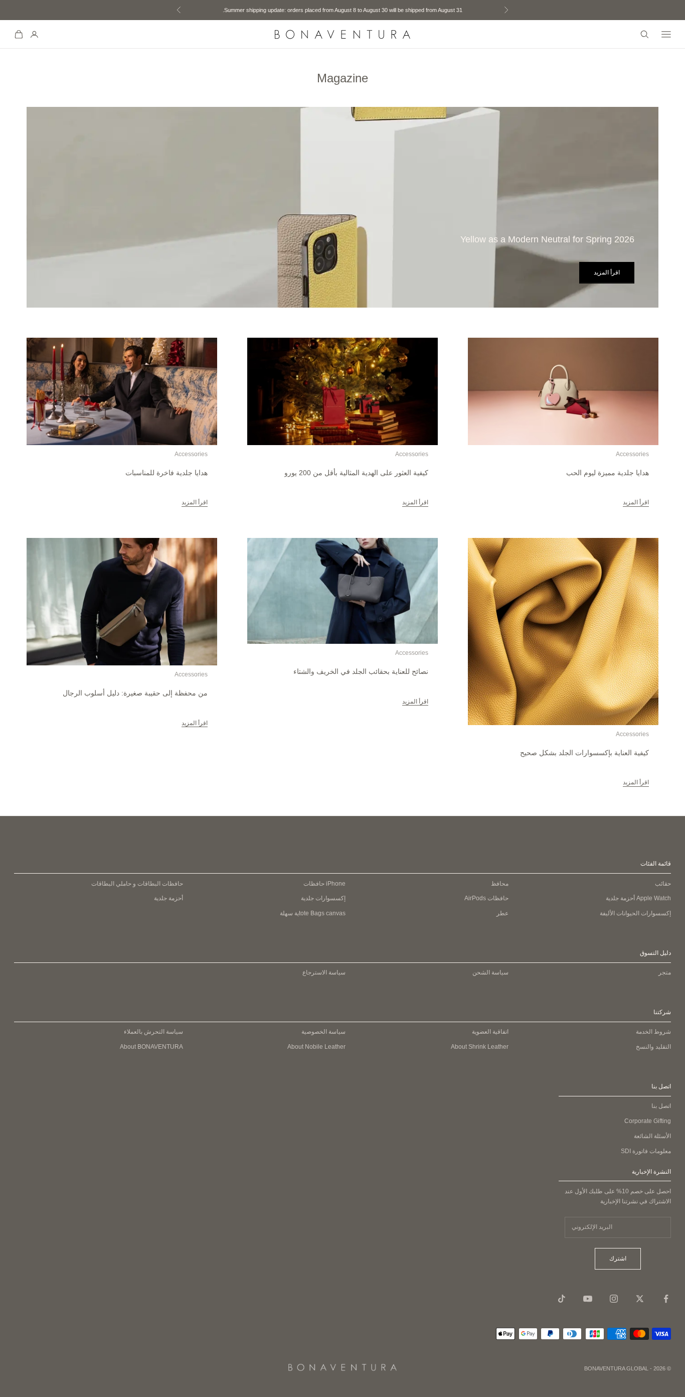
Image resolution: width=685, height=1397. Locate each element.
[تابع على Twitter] (640, 1299)
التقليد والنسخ (653, 1046)
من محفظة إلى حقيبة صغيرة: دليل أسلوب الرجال (135, 693)
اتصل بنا (661, 1105)
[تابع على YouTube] (588, 1299)
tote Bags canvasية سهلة (313, 913)
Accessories (632, 454)
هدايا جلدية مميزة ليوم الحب (607, 473)
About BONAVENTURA (151, 1046)
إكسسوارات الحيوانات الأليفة (635, 913)
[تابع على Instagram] (614, 1299)
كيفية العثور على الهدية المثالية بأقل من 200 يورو (356, 473)
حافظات (324, 883)
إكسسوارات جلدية (323, 898)
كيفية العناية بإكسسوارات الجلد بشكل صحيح (584, 753)
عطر (502, 913)
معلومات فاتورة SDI (646, 1151)
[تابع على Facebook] (666, 1299)
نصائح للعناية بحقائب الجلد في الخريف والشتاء (360, 671)
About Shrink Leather (479, 1046)
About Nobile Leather (316, 1046)
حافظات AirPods (486, 898)
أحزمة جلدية (638, 898)
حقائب (663, 883)
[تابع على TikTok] (562, 1299)
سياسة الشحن (490, 972)
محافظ (499, 883)
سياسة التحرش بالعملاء (153, 1031)
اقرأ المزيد (607, 272)
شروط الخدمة (653, 1031)
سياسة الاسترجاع (324, 972)
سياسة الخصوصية (323, 1031)
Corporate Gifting (647, 1121)
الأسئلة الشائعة (652, 1136)
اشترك (617, 1258)
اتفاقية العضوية (490, 1031)
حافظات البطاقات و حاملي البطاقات (137, 883)
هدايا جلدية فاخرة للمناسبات (166, 473)
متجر (664, 972)
